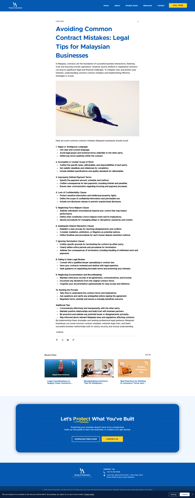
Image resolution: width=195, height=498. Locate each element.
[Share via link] (73, 340)
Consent (185, 494)
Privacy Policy (89, 494)
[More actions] (138, 21)
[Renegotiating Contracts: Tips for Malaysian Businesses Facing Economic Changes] (97, 368)
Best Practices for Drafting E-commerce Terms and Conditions (133, 382)
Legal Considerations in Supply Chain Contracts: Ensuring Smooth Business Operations (60, 382)
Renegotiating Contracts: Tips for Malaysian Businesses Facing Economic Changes (96, 382)
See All (148, 355)
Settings (173, 494)
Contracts (59, 332)
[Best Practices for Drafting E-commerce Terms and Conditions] (134, 368)
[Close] (192, 494)
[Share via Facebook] (57, 340)
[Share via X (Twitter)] (62, 340)
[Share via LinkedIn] (68, 340)
